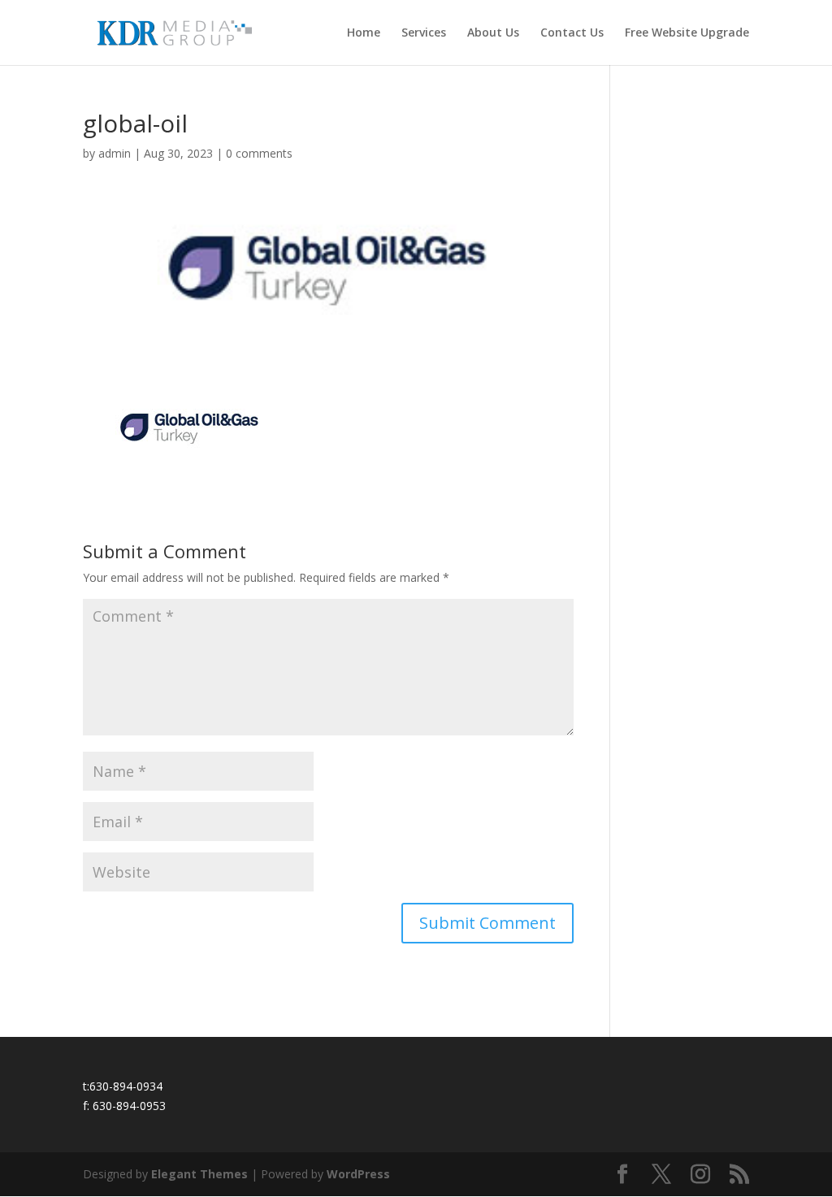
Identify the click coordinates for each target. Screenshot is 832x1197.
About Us (493, 33)
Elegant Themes (199, 1174)
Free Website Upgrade (687, 33)
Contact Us (572, 33)
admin (114, 153)
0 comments (259, 153)
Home (363, 33)
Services (423, 33)
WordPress (358, 1174)
